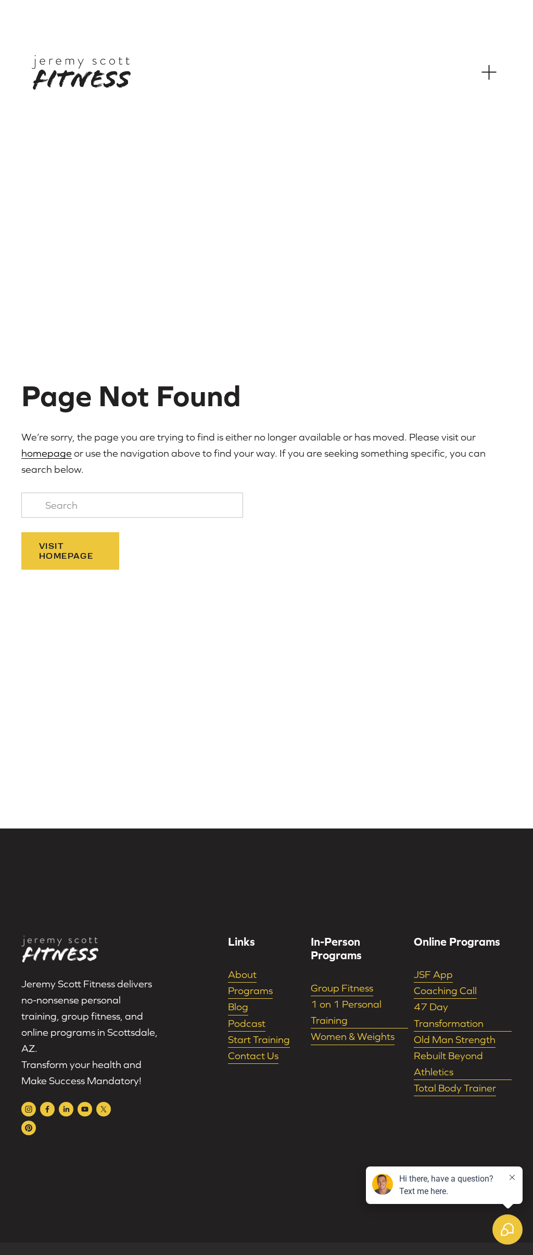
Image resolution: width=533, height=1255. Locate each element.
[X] (103, 1109)
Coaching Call (445, 990)
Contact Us (253, 1055)
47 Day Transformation (449, 1014)
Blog (238, 1006)
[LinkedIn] (66, 1109)
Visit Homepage (66, 551)
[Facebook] (47, 1109)
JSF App (433, 974)
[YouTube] (85, 1109)
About (242, 974)
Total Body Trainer (455, 1088)
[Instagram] (28, 1109)
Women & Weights (353, 1036)
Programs (250, 990)
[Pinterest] (28, 1128)
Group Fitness (342, 988)
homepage (46, 453)
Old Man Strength (455, 1039)
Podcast (246, 1023)
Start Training (259, 1039)
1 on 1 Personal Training (346, 1012)
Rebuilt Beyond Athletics (448, 1063)
